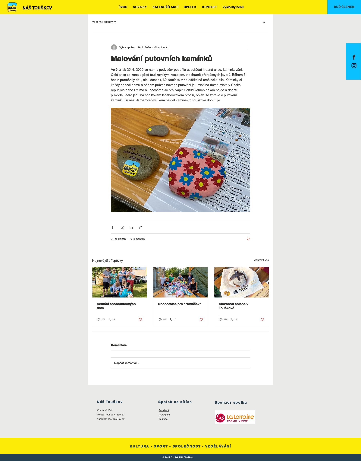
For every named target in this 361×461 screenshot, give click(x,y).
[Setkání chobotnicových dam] (119, 282)
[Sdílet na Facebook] (113, 227)
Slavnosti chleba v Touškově (233, 306)
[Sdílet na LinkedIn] (131, 227)
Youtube (163, 419)
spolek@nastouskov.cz (111, 419)
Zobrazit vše (261, 259)
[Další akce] (248, 47)
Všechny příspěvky (104, 21)
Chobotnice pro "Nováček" (179, 304)
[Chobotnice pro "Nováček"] (180, 282)
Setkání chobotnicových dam (116, 306)
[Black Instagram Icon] (354, 65)
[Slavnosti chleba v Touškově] (241, 282)
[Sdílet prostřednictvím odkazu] (140, 227)
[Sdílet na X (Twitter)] (122, 227)
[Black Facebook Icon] (354, 57)
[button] (264, 21)
